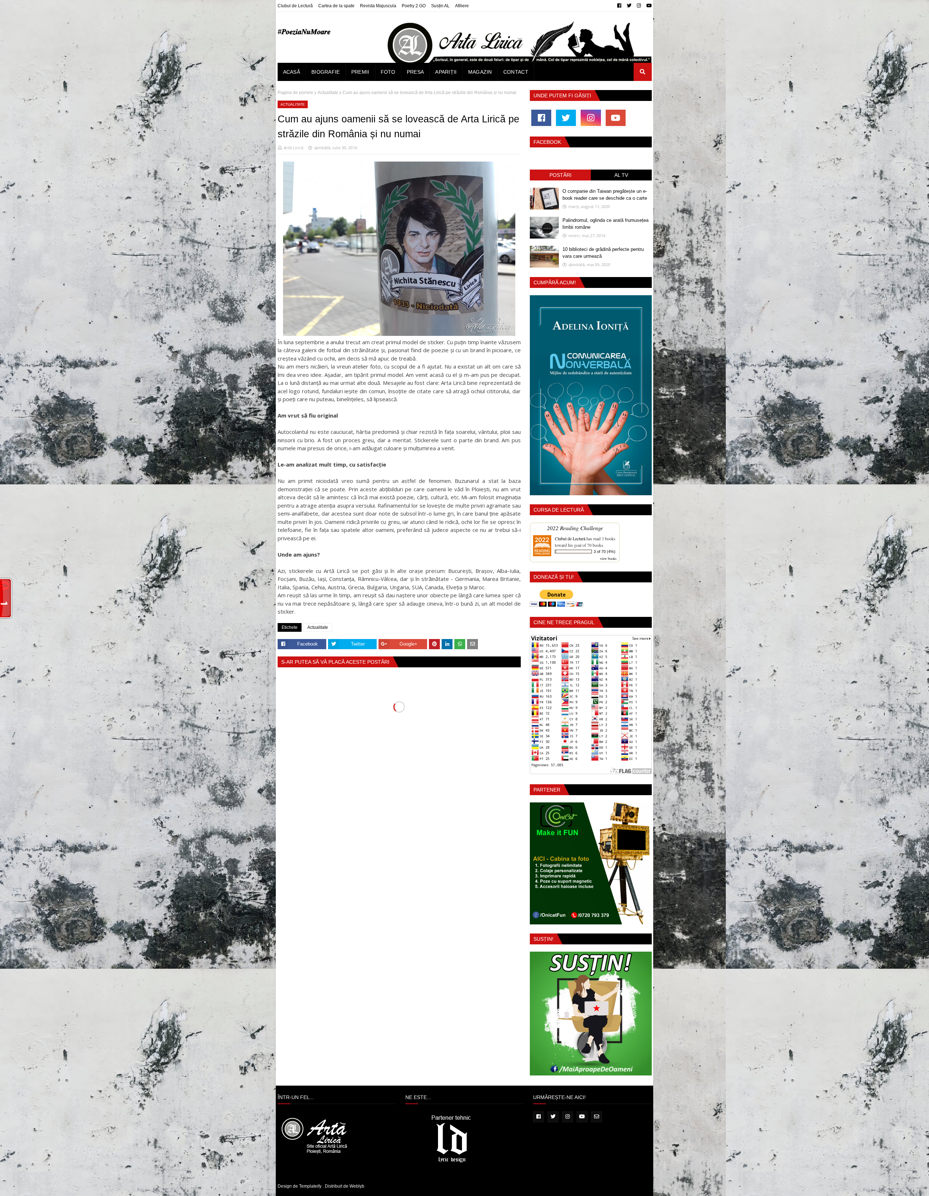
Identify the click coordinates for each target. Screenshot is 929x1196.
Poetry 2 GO (414, 5)
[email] (596, 1116)
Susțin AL (440, 5)
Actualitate (328, 92)
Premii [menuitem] (360, 72)
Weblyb (356, 1186)
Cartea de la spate (336, 5)
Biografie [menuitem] (325, 72)
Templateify (310, 1186)
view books (608, 558)
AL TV (621, 175)
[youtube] (648, 6)
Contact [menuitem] (515, 72)
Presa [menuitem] (415, 72)
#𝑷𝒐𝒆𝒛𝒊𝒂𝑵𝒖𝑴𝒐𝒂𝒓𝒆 (304, 32)
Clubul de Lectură (295, 5)
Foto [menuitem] (388, 72)
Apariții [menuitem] (446, 72)
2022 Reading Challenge (575, 528)
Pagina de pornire (295, 92)
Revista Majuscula (378, 5)
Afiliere (462, 5)
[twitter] (629, 6)
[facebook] (619, 6)
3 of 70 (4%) (604, 551)
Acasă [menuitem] (291, 72)
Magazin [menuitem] (480, 72)
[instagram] (639, 6)
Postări (560, 175)
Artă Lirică (293, 147)
